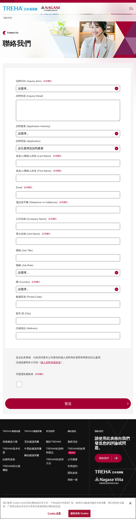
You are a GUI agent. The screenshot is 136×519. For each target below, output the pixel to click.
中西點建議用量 (33, 448)
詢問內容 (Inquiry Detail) (29, 95)
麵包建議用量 (31, 455)
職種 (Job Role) (24, 265)
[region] (68, 508)
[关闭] (130, 503)
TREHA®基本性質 (11, 450)
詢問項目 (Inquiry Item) (29, 81)
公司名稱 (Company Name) (31, 218)
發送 (68, 404)
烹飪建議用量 (31, 441)
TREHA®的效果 (76, 450)
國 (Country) (23, 281)
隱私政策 (73, 472)
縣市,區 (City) (23, 313)
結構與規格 (9, 459)
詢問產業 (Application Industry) (33, 126)
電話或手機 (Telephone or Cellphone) (37, 202)
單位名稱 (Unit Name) (28, 233)
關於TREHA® (53, 441)
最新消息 (73, 441)
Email (19, 187)
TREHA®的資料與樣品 (55, 450)
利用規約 (73, 466)
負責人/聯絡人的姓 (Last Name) (33, 155)
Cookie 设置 (54, 513)
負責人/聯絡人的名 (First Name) (33, 170)
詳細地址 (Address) (27, 328)
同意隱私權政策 (24, 374)
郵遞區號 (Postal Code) (29, 296)
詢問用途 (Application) (28, 141)
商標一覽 (73, 479)
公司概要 (73, 459)
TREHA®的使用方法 (55, 461)
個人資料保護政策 (51, 362)
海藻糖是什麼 (10, 441)
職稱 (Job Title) (24, 250)
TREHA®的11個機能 (11, 468)
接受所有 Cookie (79, 513)
